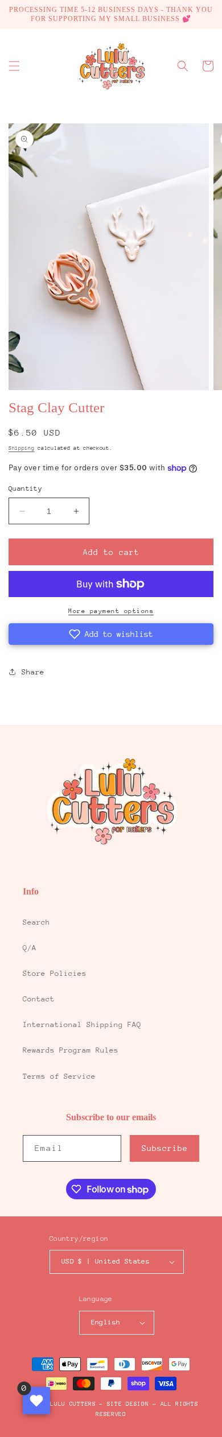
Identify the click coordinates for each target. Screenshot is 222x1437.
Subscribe (165, 1148)
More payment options (111, 611)
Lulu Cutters (73, 1404)
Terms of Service (59, 1076)
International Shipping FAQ (82, 1024)
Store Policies (55, 973)
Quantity (25, 488)
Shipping (22, 448)
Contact (39, 999)
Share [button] (33, 672)
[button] (14, 65)
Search (36, 922)
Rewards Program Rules (70, 1050)
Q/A (29, 947)
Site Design (128, 1404)
